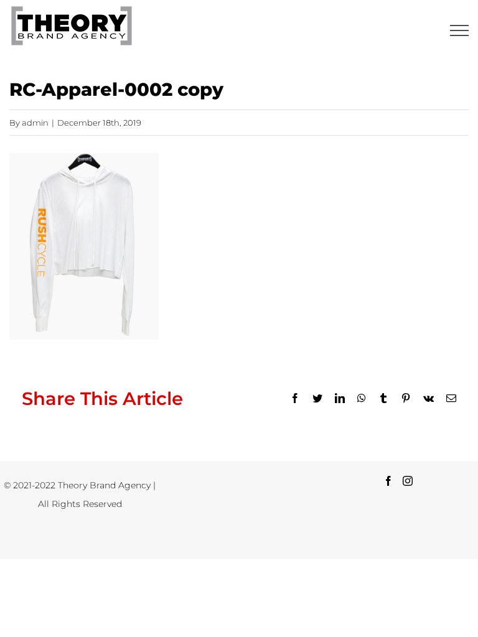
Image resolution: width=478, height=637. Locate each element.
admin (35, 123)
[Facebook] (388, 481)
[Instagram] (408, 481)
